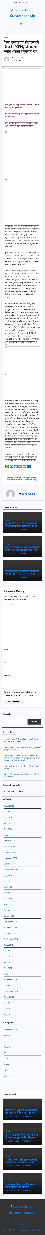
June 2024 (8, 957)
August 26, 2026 (13, 1116)
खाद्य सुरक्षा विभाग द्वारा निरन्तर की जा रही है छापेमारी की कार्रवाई (22, 1186)
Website (7, 676)
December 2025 (10, 852)
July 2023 (7, 1003)
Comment (8, 605)
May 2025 (7, 893)
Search (7, 714)
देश (5, 1053)
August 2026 (9, 806)
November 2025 (10, 858)
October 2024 (10, 933)
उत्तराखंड (6, 37)
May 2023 (7, 1014)
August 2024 (9, 945)
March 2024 (9, 974)
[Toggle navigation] (21, 24)
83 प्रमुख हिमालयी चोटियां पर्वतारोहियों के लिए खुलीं (30, 479)
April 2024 (8, 968)
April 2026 (8, 829)
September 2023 (11, 991)
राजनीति (6, 1065)
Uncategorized (10, 1030)
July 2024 (8, 951)
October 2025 (9, 864)
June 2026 (8, 818)
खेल (5, 1041)
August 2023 (9, 997)
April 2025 (8, 899)
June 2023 (8, 1009)
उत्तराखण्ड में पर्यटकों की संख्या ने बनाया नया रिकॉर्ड (14, 479)
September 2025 (11, 870)
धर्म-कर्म (6, 1059)
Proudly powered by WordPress (15, 1222)
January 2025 (9, 916)
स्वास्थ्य (6, 1076)
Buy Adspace (13, 1230)
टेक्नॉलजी (7, 1047)
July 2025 (7, 881)
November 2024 (10, 928)
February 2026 (9, 841)
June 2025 (8, 887)
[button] (38, 24)
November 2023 (10, 980)
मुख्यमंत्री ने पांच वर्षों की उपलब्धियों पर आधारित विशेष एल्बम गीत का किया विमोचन (22, 526)
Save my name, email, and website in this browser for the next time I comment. (20, 693)
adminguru (19, 57)
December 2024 (10, 922)
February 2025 (9, 910)
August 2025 (9, 876)
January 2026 (9, 847)
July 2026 (7, 812)
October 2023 (9, 986)
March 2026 (8, 835)
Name (7, 649)
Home (5, 1230)
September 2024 (11, 939)
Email (6, 663)
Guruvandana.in (22, 16)
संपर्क (5, 1070)
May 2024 (8, 962)
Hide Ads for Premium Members (31, 1230)
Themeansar (22, 1225)
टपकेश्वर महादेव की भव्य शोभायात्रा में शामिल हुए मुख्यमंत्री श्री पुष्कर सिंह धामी (22, 549)
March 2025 (8, 904)
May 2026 (7, 823)
